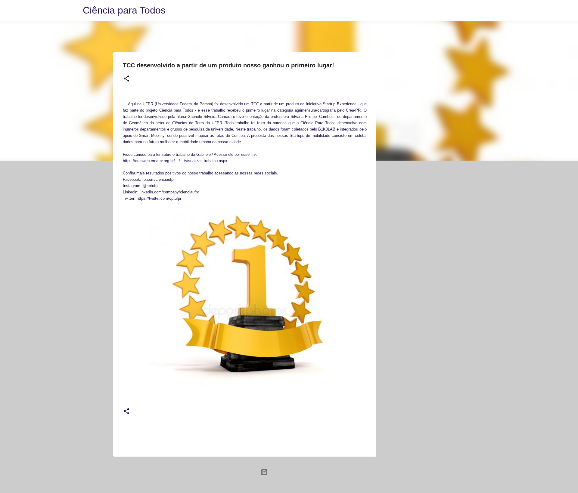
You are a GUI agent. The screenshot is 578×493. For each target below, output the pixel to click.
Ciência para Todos (124, 10)
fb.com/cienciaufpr (158, 179)
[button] (126, 79)
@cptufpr (151, 185)
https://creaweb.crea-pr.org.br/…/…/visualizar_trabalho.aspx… (177, 161)
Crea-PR (353, 110)
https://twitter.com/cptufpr (159, 198)
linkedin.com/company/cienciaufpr (169, 192)
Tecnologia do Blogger (292, 472)
